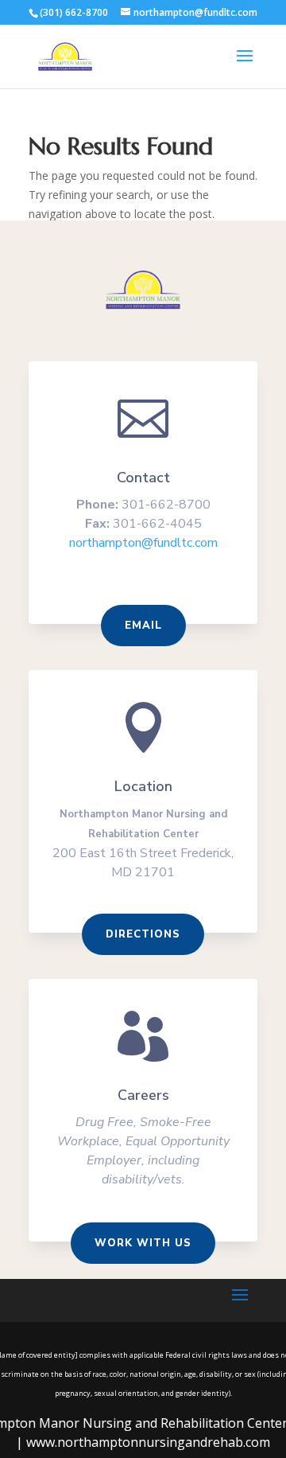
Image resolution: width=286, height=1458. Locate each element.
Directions (143, 934)
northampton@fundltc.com (143, 543)
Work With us (143, 1243)
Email (143, 625)
